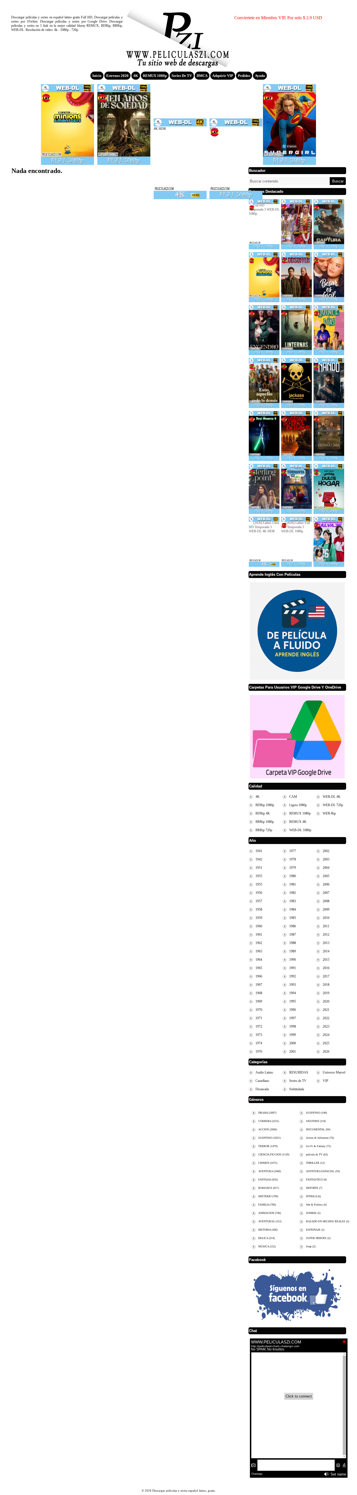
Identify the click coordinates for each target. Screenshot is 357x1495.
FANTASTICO (316, 1179)
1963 (258, 951)
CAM (293, 797)
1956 (258, 893)
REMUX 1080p (155, 76)
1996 (292, 1010)
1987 (292, 934)
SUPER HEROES (318, 1238)
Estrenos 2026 (117, 76)
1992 (292, 976)
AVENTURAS (269, 1221)
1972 (258, 1026)
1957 (258, 901)
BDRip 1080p (264, 805)
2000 (292, 1043)
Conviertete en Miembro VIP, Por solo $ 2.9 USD (278, 17)
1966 (258, 976)
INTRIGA (313, 1196)
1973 (258, 1035)
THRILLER (315, 1162)
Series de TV (182, 76)
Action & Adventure (320, 1137)
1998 (292, 1026)
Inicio (97, 76)
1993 (292, 985)
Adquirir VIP (222, 76)
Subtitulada (296, 1089)
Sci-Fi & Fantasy (318, 1146)
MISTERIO (268, 1196)
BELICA (266, 1238)
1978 (292, 859)
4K (135, 76)
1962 (258, 943)
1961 (258, 934)
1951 (258, 868)
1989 (292, 951)
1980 (292, 876)
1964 (258, 960)
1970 (258, 1010)
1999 (292, 1035)
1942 (258, 859)
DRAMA (267, 1112)
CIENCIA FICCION (273, 1154)
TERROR (268, 1146)
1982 (292, 893)
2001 (292, 1051)
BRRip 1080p (264, 822)
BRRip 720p (263, 830)
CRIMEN (267, 1162)
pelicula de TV (317, 1154)
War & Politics (316, 1204)
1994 (292, 993)
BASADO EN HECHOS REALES (327, 1221)
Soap (310, 1246)
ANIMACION (269, 1212)
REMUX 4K (298, 822)
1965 (258, 968)
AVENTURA (269, 1171)
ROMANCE (268, 1187)
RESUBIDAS (298, 1072)
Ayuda (260, 76)
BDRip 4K (262, 813)
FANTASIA (268, 1179)
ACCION (267, 1129)
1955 (258, 876)
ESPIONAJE (315, 1229)
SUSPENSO (269, 1137)
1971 (258, 1018)
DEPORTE (314, 1187)
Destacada (262, 1089)
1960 (258, 926)
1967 (258, 985)
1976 (258, 1051)
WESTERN (316, 1121)
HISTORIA (268, 1229)
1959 (258, 918)
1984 (292, 909)
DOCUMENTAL (318, 1129)
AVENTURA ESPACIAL (323, 1171)
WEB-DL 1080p (300, 830)
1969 (258, 1001)
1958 (258, 909)
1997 (292, 1018)
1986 (292, 926)
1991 (292, 968)
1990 (292, 960)
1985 (292, 918)
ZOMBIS (313, 1212)
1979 (292, 868)
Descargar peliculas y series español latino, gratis (178, 34)
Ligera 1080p (298, 805)
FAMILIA (267, 1204)
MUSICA (267, 1246)
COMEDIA (268, 1121)
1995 (292, 1001)
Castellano (262, 1081)
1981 (292, 884)
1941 (258, 851)
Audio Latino (264, 1072)
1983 (292, 901)
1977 (292, 851)
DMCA (202, 76)
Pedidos (244, 76)
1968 (258, 993)
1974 (258, 1043)
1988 (292, 943)
